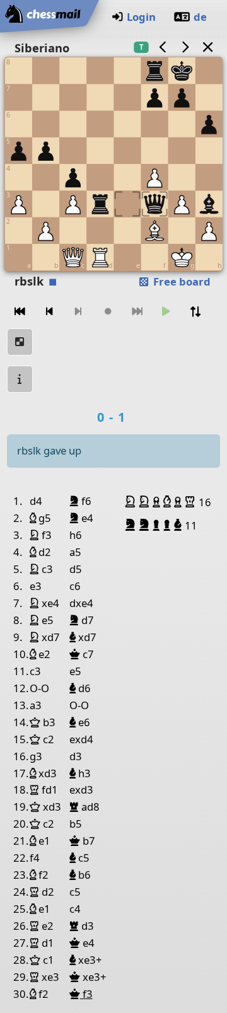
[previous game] (163, 47)
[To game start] (20, 311)
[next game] (185, 47)
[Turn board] (195, 311)
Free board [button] (181, 281)
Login (141, 16)
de (200, 16)
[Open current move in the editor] (20, 342)
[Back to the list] (207, 47)
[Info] (20, 379)
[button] (132, 502)
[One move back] (49, 311)
